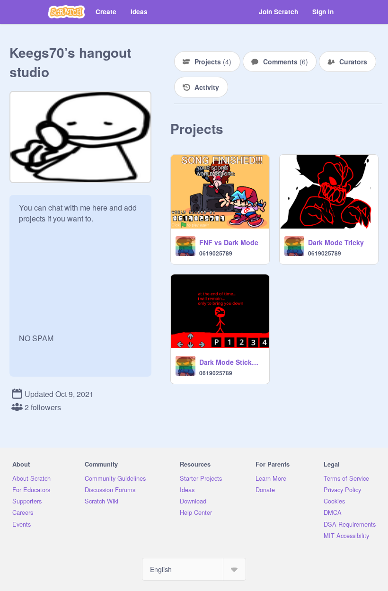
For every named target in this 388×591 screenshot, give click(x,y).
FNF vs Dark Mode (228, 242)
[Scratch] (66, 12)
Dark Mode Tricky (336, 242)
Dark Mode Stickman (231, 362)
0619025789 (215, 253)
